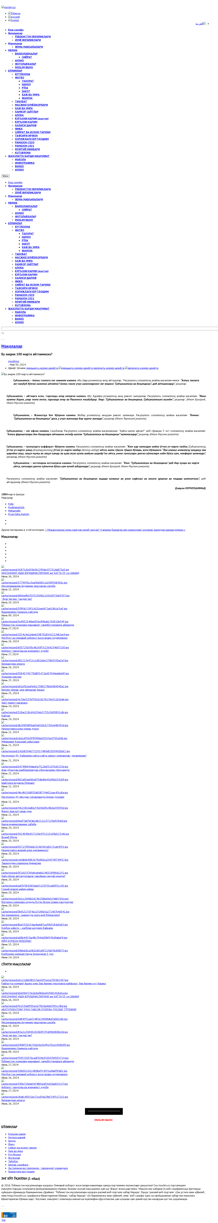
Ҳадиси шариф (16, 1137)
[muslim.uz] (8, 7)
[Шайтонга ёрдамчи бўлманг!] (34, 779)
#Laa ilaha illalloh (18, 514)
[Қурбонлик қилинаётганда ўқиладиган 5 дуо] (34, 950)
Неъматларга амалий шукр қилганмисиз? (25, 850)
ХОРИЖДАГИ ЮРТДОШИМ (32, 291)
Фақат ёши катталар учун (16, 811)
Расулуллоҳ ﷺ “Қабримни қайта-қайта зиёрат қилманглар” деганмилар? (44, 755)
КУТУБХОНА (22, 226)
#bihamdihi (14, 510)
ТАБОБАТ (21, 254)
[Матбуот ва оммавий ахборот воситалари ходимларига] (35, 634)
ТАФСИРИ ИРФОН (26, 288)
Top (3, 1220)
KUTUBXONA (23, 305)
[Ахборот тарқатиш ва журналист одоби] (35, 647)
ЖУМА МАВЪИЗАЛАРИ (29, 199)
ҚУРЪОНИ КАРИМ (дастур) (32, 271)
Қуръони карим (17, 1134)
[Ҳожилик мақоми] (35, 673)
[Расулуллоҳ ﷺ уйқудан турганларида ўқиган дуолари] (34, 792)
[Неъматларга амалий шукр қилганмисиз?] (34, 846)
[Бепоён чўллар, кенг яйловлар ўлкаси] (34, 686)
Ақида (11, 1140)
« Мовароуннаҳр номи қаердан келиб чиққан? (72, 529)
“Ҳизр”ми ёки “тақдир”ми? (16, 599)
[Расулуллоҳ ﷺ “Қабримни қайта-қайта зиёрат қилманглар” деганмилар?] (35, 751)
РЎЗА (25, 240)
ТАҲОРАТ (28, 233)
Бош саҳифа (15, 182)
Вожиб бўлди (9, 837)
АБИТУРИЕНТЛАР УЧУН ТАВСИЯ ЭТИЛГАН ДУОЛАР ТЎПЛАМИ (38, 1009)
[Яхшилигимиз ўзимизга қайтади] (34, 608)
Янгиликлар (15, 185)
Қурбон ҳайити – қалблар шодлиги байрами (27, 928)
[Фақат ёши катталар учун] (34, 807)
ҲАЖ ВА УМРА (31, 247)
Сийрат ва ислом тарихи (22, 1147)
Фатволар (14, 1158)
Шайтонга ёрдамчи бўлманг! (18, 783)
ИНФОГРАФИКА (25, 315)
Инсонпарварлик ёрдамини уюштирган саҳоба (28, 586)
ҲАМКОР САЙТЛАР (26, 264)
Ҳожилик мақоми (11, 676)
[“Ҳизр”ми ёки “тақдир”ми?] (35, 595)
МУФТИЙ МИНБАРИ (27, 301)
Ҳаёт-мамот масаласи (14, 702)
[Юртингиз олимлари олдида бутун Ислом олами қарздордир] (34, 898)
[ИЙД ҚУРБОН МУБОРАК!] (34, 937)
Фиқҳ (11, 1144)
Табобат (13, 1161)
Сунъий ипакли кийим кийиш (17, 889)
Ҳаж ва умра (15, 1151)
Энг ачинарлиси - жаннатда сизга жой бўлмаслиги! (30, 915)
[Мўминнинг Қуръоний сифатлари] (34, 738)
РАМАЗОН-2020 (24, 295)
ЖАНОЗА (27, 250)
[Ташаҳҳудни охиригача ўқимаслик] (34, 859)
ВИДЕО (19, 319)
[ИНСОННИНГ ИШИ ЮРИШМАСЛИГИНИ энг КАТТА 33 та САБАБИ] (35, 569)
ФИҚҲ (19, 281)
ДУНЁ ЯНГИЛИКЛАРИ (28, 192)
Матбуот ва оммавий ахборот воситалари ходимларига (34, 637)
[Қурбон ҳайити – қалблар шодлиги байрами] (34, 924)
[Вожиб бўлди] (35, 833)
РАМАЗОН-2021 (24, 298)
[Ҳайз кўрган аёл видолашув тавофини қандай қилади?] (34, 872)
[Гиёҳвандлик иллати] (34, 660)
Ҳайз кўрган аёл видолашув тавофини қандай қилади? (33, 876)
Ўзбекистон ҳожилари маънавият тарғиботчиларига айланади (37, 625)
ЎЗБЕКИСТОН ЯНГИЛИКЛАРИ (33, 189)
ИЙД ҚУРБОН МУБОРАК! (16, 941)
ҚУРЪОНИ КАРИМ (26, 274)
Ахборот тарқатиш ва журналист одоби (25, 650)
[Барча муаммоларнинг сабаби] (34, 820)
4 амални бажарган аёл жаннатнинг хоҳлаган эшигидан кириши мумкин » (142, 529)
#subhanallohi (16, 507)
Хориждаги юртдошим (21, 1171)
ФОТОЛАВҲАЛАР (25, 216)
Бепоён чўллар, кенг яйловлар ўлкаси (22, 689)
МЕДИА (12, 202)
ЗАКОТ (26, 243)
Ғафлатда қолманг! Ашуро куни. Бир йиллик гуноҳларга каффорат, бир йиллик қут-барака (53, 983)
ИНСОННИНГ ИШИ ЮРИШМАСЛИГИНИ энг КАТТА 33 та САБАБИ (40, 573)
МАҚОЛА (20, 312)
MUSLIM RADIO (24, 220)
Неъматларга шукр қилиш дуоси (20, 728)
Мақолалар (15, 196)
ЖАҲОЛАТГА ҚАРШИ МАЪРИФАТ (29, 308)
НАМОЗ (26, 237)
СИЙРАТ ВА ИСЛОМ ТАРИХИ (32, 284)
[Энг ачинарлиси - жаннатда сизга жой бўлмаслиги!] (35, 911)
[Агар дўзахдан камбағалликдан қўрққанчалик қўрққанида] (34, 766)
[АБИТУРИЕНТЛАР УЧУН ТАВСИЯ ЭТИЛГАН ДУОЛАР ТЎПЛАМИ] (34, 1006)
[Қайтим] (34, 712)
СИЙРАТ (27, 209)
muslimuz (13, 361)
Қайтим (5, 715)
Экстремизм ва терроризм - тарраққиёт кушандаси (38, 1168)
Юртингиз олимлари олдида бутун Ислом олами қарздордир (37, 902)
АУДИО (19, 213)
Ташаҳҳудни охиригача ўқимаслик (21, 863)
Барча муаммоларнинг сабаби (18, 824)
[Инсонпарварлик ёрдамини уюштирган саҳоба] (34, 582)
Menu (5, 176)
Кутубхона (14, 1154)
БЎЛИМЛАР (15, 223)
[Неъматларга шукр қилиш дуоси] (34, 725)
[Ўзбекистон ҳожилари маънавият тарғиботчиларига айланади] (34, 621)
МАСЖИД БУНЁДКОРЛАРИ (31, 257)
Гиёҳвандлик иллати (13, 663)
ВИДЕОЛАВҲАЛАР (26, 206)
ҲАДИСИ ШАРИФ (25, 278)
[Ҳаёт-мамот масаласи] (34, 699)
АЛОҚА (19, 267)
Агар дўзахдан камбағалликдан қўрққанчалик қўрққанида (35, 770)
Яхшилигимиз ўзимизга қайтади (19, 612)
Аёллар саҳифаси (18, 1164)
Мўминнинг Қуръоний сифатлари (20, 741)
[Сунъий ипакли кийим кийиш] (34, 885)
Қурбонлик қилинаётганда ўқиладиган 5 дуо (27, 954)
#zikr (10, 504)
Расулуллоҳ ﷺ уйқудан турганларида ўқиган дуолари (32, 797)
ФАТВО (19, 230)
